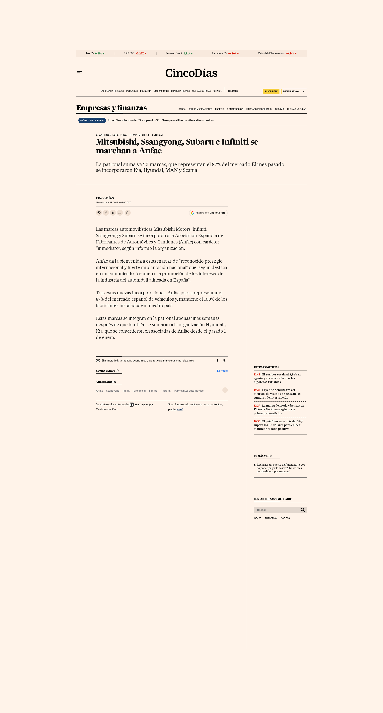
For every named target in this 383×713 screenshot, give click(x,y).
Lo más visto (263, 455)
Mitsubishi (139, 390)
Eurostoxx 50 (219, 53)
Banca (182, 109)
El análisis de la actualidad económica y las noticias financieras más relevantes (148, 360)
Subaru (153, 390)
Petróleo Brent (174, 53)
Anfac (99, 390)
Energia (219, 109)
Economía (145, 91)
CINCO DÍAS (105, 198)
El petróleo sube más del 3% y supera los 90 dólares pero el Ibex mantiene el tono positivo (161, 120)
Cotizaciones (161, 91)
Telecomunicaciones (200, 109)
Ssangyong (112, 390)
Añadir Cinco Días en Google (210, 212)
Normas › (222, 370)
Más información (106, 409)
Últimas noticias (201, 91)
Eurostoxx (271, 518)
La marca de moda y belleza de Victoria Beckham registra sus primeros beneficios (279, 409)
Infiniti (126, 390)
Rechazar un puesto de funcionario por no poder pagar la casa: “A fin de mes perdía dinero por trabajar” (281, 468)
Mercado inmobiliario (259, 109)
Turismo (279, 109)
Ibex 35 (90, 53)
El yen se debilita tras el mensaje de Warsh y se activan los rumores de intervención (277, 393)
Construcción (235, 109)
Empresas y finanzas (112, 91)
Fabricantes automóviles (188, 390)
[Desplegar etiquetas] (225, 390)
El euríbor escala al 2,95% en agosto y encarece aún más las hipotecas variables (277, 378)
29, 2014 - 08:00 (117, 202)
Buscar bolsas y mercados (273, 498)
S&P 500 (129, 53)
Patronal (166, 390)
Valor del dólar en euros (271, 53)
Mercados (132, 91)
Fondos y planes (180, 91)
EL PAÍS (231, 89)
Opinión (217, 91)
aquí (180, 409)
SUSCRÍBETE (271, 91)
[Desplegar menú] (79, 72)
